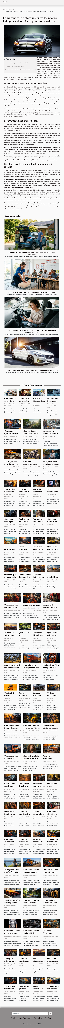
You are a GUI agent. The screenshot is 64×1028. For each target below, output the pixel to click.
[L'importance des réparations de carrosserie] (51, 862)
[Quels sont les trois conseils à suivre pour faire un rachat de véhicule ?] (32, 598)
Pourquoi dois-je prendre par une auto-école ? (50, 464)
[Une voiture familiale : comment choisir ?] (10, 805)
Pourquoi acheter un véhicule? (9, 961)
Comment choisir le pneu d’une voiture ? (52, 815)
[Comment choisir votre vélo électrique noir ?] (25, 805)
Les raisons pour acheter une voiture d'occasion (38, 787)
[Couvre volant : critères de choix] (51, 893)
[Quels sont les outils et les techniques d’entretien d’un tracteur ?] (53, 513)
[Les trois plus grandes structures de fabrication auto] (25, 980)
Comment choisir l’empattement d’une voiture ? (12, 728)
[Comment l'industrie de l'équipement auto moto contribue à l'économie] (31, 454)
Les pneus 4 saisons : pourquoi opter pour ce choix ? (51, 609)
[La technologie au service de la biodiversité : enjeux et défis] (53, 483)
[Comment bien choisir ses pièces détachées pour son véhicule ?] (39, 626)
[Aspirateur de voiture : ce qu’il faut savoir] (53, 833)
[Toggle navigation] (5, 2)
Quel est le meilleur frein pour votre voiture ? (51, 667)
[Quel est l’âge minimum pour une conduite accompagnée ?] (51, 718)
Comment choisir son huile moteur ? (23, 962)
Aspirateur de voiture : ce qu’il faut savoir (53, 843)
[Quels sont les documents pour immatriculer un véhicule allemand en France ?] (25, 568)
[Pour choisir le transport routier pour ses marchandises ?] (31, 658)
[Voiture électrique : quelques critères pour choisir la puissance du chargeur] (53, 687)
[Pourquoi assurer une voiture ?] (39, 483)
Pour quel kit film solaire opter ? (31, 901)
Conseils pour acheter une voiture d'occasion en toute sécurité (51, 435)
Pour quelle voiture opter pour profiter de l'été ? (10, 636)
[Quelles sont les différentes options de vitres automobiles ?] (25, 626)
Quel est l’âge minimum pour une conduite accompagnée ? (49, 729)
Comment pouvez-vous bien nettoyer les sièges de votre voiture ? (31, 729)
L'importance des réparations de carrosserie (50, 872)
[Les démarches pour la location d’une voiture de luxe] (39, 952)
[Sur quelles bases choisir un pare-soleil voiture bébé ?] (39, 513)
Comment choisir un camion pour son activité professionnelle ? (31, 873)
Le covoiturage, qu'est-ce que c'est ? (10, 551)
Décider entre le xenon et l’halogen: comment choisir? (20, 70)
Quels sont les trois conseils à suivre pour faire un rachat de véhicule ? (32, 609)
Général (11, 9)
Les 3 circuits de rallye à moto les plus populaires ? (24, 787)
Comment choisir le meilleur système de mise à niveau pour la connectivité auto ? (32, 331)
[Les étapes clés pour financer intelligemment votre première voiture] (12, 454)
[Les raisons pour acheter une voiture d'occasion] (39, 777)
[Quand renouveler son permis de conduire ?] (39, 805)
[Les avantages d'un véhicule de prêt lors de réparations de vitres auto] (31, 352)
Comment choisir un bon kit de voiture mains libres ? (31, 934)
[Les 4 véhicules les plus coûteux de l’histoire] (39, 980)
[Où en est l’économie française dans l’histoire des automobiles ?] (51, 923)
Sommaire (10, 59)
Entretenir (27, 1018)
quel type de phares (48, 156)
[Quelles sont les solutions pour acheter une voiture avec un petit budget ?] (12, 597)
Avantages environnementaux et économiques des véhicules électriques (32, 253)
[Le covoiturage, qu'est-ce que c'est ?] (10, 541)
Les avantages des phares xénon (14, 66)
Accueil (5, 9)
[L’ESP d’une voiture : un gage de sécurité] (10, 980)
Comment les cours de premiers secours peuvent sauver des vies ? (32, 292)
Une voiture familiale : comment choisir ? (9, 815)
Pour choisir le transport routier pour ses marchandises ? (31, 669)
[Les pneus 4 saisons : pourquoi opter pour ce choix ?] (51, 597)
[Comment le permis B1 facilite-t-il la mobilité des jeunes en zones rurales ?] (25, 392)
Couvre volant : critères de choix (50, 901)
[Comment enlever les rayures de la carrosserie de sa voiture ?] (10, 833)
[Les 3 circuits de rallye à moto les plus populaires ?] (25, 777)
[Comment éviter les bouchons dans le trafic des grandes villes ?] (25, 541)
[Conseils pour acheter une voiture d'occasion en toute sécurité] (51, 423)
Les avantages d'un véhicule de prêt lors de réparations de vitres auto (32, 370)
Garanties (38, 1018)
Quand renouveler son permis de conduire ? (39, 815)
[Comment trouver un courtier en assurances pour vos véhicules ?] (25, 833)
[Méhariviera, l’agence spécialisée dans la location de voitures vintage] (53, 392)
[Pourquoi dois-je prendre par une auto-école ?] (51, 454)
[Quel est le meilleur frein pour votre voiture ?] (51, 658)
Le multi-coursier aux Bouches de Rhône (38, 843)
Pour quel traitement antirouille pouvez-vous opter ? (51, 760)
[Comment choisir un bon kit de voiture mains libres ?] (31, 923)
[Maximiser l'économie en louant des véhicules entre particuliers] (39, 392)
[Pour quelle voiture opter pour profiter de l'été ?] (10, 626)
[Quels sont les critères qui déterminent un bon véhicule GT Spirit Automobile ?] (53, 541)
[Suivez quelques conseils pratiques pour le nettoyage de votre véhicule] (25, 687)
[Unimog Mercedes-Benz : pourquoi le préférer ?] (39, 687)
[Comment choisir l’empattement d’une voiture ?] (12, 718)
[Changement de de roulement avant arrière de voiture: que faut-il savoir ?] (12, 658)
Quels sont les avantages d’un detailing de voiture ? (53, 962)
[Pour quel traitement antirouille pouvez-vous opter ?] (51, 748)
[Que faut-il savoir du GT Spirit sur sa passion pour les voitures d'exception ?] (39, 541)
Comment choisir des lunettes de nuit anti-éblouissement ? (12, 934)
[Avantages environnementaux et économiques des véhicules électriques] (31, 234)
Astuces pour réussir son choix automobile (53, 990)
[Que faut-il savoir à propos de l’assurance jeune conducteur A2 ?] (10, 687)
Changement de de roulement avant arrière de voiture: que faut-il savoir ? (12, 669)
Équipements (16, 1018)
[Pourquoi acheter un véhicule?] (10, 952)
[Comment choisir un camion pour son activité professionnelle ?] (31, 862)
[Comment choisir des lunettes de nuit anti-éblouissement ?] (12, 923)
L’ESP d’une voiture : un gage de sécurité (9, 990)
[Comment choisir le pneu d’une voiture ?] (53, 805)
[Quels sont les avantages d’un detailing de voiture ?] (53, 952)
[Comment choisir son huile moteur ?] (25, 952)
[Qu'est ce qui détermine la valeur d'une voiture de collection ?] (10, 568)
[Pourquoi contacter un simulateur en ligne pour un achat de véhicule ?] (25, 483)
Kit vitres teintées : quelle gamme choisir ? (12, 902)
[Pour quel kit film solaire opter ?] (31, 893)
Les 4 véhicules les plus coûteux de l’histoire (38, 990)
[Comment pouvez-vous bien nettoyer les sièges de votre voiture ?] (31, 718)
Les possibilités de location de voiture (53, 578)
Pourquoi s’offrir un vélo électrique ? (12, 872)
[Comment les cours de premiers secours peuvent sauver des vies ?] (31, 274)
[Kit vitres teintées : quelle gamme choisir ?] (12, 893)
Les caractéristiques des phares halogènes (17, 63)
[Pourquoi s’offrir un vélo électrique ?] (12, 862)
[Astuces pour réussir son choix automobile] (53, 980)
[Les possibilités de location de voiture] (53, 568)
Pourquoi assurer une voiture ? (38, 491)
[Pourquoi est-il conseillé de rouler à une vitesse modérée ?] (10, 483)
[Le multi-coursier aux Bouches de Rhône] (39, 833)
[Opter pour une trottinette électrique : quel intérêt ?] (53, 777)
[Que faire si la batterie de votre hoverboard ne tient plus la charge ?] (39, 568)
